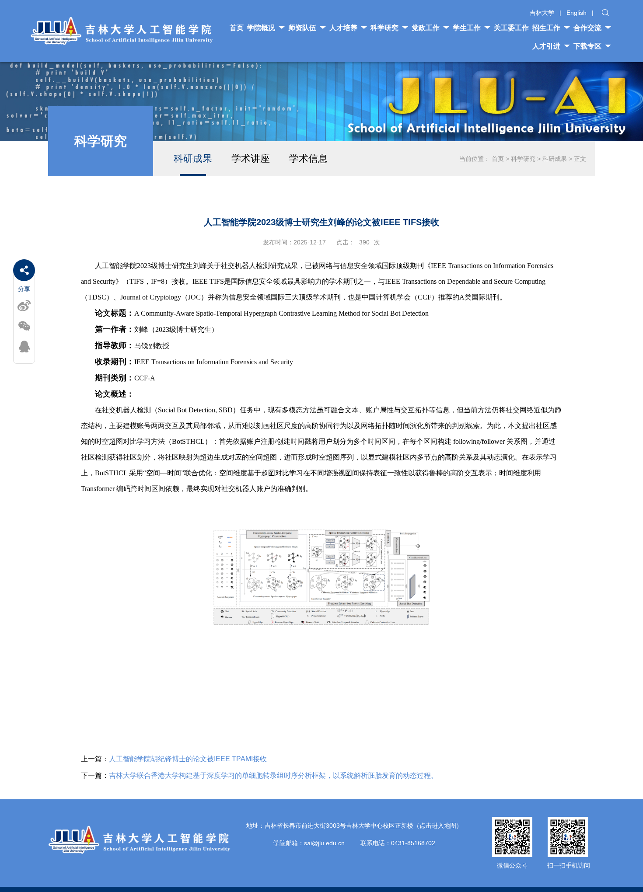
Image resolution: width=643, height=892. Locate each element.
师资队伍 (302, 27)
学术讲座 (250, 158)
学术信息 (308, 158)
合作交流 (587, 27)
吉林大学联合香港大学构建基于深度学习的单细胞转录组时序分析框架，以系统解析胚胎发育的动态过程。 (259, 775)
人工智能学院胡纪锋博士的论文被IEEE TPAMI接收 (174, 759)
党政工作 (426, 27)
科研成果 (193, 158)
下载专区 (587, 46)
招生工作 (546, 27)
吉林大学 (542, 12)
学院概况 (261, 27)
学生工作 (467, 27)
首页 (237, 27)
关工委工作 (511, 27)
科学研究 (384, 27)
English (576, 12)
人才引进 (546, 46)
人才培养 (343, 27)
